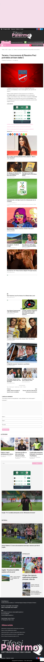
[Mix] (22, 134)
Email (3, 420)
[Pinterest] (17, 134)
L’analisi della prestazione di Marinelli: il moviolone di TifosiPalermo (36, 454)
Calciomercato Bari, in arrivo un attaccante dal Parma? (19, 126)
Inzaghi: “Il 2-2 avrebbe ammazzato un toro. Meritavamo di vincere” (18, 512)
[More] (26, 134)
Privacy (0, 656)
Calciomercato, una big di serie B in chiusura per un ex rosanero (21, 42)
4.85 (21, 115)
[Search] (28, 45)
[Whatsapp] (24, 134)
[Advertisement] (22, 19)
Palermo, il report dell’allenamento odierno (9, 630)
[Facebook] (8, 134)
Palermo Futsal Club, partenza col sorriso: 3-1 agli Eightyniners (12, 634)
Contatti (21, 29)
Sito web (4, 424)
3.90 (19, 115)
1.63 (16, 115)
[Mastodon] (19, 134)
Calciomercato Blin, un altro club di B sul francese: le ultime (21, 454)
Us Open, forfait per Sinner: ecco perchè (35, 585)
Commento (4, 400)
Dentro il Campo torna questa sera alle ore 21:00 (10, 636)
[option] (22, 503)
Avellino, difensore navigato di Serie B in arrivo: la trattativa (20, 124)
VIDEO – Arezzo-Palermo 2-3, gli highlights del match (15, 578)
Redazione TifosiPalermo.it (7, 60)
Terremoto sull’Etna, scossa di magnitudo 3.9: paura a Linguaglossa (36, 593)
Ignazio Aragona (11, 618)
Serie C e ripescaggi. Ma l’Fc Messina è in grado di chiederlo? (20, 129)
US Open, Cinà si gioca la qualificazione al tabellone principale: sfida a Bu (29, 577)
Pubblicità (18, 29)
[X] (10, 134)
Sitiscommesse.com (21, 486)
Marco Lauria (11, 619)
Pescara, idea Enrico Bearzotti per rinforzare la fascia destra (30, 390)
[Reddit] (13, 134)
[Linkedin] (15, 134)
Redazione (13, 29)
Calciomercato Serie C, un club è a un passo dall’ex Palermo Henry (13, 632)
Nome (3, 416)
